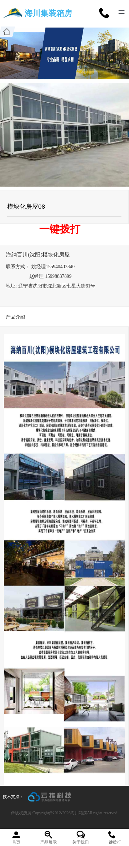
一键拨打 (59, 228)
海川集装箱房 (48, 13)
